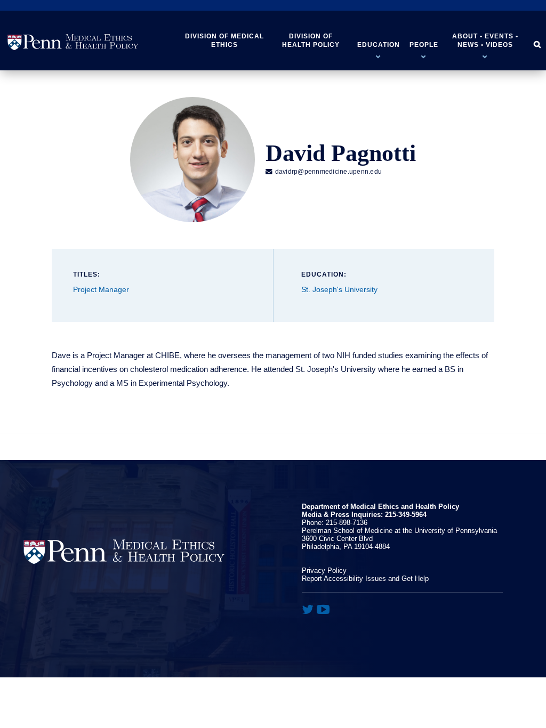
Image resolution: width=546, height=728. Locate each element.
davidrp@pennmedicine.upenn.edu (324, 171)
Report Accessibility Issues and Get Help (365, 579)
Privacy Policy (324, 571)
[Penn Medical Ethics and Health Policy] (73, 42)
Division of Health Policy (311, 40)
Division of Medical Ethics (224, 40)
